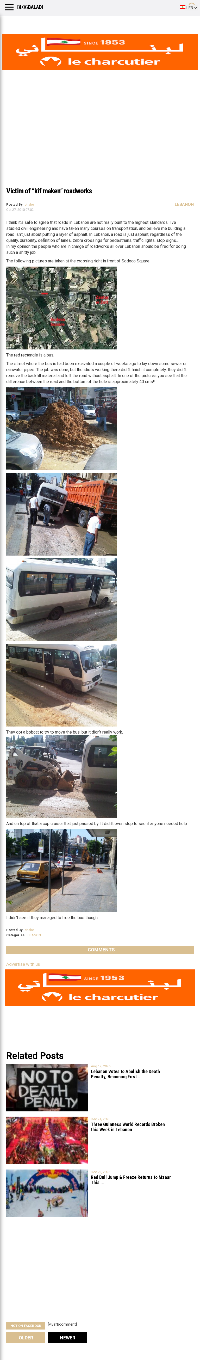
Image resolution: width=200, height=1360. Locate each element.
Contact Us (138, 22)
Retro (52, 22)
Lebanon (184, 204)
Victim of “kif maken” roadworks (49, 191)
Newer (67, 1337)
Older (26, 1337)
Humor (33, 22)
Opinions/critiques (102, 22)
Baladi (71, 22)
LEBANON (33, 935)
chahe (29, 204)
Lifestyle (12, 22)
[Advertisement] (100, 144)
